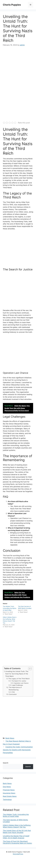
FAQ (13, 692)
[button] (29, 668)
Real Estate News (10, 796)
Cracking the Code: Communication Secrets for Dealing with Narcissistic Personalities (18, 750)
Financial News (9, 790)
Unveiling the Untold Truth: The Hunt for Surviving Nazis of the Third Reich (16, 673)
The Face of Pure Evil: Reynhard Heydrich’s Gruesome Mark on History (17, 842)
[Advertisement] (18, 67)
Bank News (9, 738)
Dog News (7, 787)
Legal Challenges (17, 685)
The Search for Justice (18, 681)
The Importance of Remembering (15, 689)
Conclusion (13, 694)
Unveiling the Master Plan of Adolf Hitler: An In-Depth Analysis (16, 837)
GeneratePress (18, 854)
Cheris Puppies (12, 4)
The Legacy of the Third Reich (19, 679)
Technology (7, 799)
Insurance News (9, 793)
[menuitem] (18, 815)
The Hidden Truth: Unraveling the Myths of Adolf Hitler (9, 608)
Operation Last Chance (21, 683)
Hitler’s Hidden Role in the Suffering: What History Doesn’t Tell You (17, 826)
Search (5, 763)
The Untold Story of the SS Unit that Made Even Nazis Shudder (17, 831)
